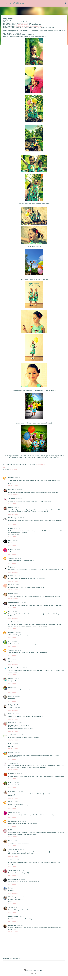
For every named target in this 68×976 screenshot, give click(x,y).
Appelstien (11, 773)
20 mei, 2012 (17, 907)
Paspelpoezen (12, 567)
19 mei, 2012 (16, 859)
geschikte (35, 26)
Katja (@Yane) (12, 791)
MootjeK (11, 593)
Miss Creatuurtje (13, 879)
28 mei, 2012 (20, 925)
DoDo (10, 584)
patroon (40, 26)
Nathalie (10, 888)
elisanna (10, 678)
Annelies (10, 752)
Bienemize (11, 722)
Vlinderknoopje (12, 897)
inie (9, 801)
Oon (9, 540)
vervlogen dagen (13, 763)
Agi (9, 840)
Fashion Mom (12, 925)
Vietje (10, 714)
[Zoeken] (26, 3)
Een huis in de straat (13, 821)
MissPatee (11, 489)
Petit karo (11, 830)
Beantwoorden (13, 486)
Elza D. (10, 782)
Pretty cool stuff (13, 705)
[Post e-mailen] (4, 468)
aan (21, 26)
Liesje (10, 687)
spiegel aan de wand (14, 870)
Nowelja (10, 507)
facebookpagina (40, 464)
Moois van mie (12, 659)
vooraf (25, 26)
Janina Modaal (12, 849)
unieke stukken (22, 24)
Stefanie (10, 907)
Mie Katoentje (12, 517)
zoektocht (17, 26)
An (9, 641)
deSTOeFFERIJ (12, 734)
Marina (10, 696)
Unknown (11, 477)
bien (9, 743)
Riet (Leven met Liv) (13, 668)
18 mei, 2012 (17, 477)
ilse (9, 611)
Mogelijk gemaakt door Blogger (35, 970)
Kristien (10, 549)
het (31, 26)
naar (28, 26)
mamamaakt (11, 812)
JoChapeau (11, 498)
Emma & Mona (14, 3)
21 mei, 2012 (22, 916)
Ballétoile (11, 576)
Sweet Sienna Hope (13, 602)
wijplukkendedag (13, 916)
